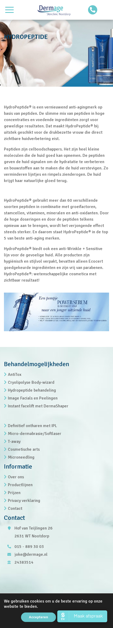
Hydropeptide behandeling (32, 390)
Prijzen (14, 492)
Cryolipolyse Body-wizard (31, 382)
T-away (14, 441)
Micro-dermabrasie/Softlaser (34, 433)
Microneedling (21, 457)
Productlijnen (20, 484)
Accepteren (38, 617)
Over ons (16, 477)
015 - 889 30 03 (29, 546)
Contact (15, 508)
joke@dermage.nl (31, 554)
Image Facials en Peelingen (33, 398)
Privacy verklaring (24, 500)
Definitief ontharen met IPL (32, 425)
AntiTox (14, 374)
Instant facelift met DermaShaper (38, 406)
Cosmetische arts (24, 449)
